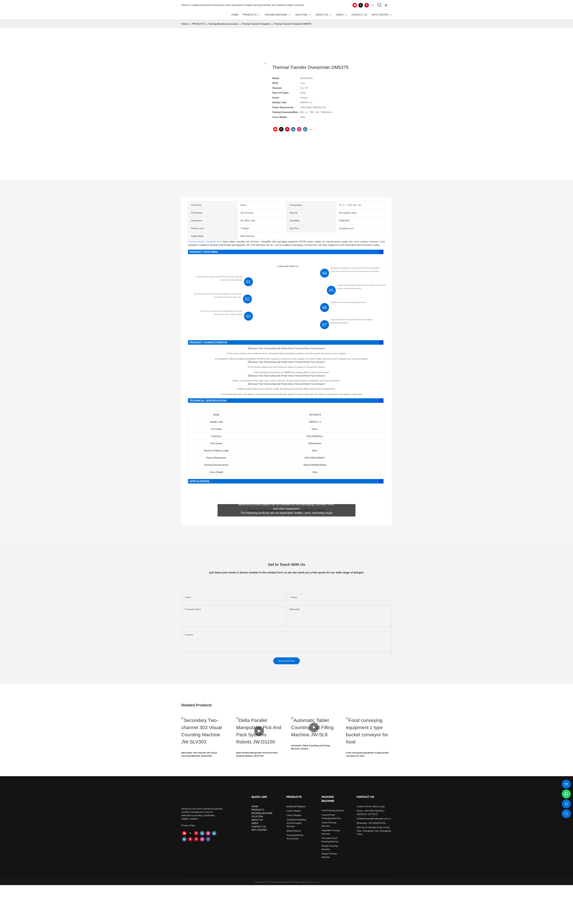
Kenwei (184, 24)
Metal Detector (293, 831)
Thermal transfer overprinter (202, 241)
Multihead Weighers (296, 806)
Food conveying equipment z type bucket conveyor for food (367, 754)
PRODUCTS (198, 24)
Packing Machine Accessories (223, 24)
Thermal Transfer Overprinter (256, 24)
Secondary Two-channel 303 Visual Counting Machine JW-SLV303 (199, 754)
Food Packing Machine (333, 810)
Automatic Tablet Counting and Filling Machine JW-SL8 (310, 747)
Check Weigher (294, 815)
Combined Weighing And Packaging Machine (296, 823)
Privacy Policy (188, 825)
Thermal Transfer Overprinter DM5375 (292, 24)
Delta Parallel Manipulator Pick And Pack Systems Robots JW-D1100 (256, 754)
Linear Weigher (293, 810)
